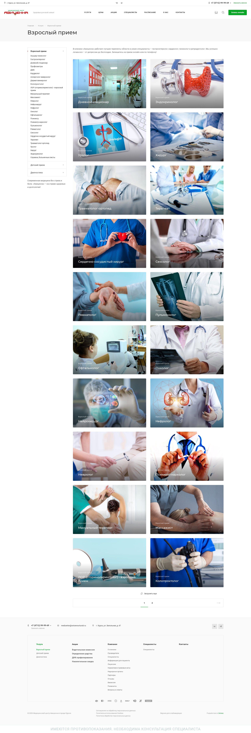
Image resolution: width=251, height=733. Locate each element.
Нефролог (34, 108)
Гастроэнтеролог (37, 59)
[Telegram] (121, 3)
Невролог (34, 101)
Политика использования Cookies (109, 713)
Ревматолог (35, 129)
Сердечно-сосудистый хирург (43, 136)
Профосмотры (36, 66)
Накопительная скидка (83, 661)
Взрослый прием (38, 51)
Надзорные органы (115, 671)
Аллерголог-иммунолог (40, 77)
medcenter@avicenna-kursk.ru (73, 626)
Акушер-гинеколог (38, 56)
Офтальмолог (36, 115)
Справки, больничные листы (42, 157)
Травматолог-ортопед (39, 143)
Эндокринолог (36, 154)
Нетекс (221, 713)
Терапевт (34, 140)
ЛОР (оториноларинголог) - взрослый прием (46, 89)
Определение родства (82, 653)
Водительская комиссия (83, 650)
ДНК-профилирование (82, 657)
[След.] (217, 603)
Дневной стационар (39, 63)
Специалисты (113, 657)
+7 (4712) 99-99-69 (220, 3)
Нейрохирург (36, 104)
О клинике (112, 650)
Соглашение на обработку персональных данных (115, 711)
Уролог (33, 147)
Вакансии (112, 682)
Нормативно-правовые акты (119, 668)
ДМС (32, 70)
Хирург (33, 150)
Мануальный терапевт (40, 94)
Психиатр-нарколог (38, 122)
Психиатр (34, 118)
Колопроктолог (37, 84)
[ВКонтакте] (116, 3)
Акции (75, 644)
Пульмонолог (36, 126)
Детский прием (38, 165)
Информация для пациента (119, 661)
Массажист (35, 97)
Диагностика (37, 172)
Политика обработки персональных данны (113, 716)
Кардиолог (35, 73)
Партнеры (112, 675)
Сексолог (34, 133)
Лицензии (112, 664)
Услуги (39, 644)
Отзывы (111, 679)
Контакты (183, 644)
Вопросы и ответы (115, 690)
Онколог (34, 111)
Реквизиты (112, 686)
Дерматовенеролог (38, 80)
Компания (112, 644)
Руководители (113, 653)
